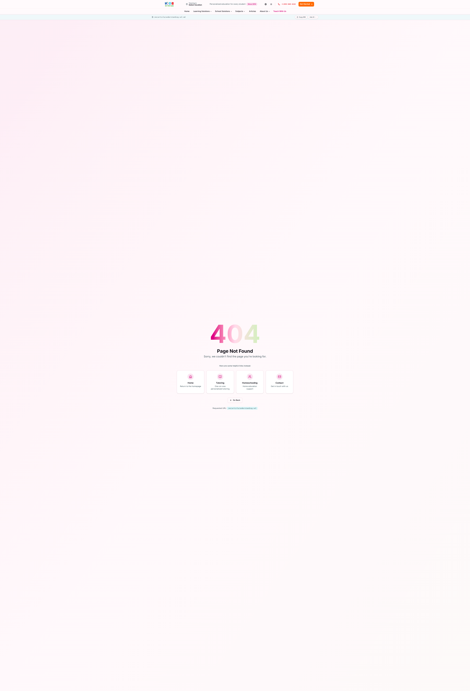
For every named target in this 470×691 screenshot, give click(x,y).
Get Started (305, 4)
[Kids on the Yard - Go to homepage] (169, 4)
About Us (264, 11)
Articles (252, 11)
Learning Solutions (201, 11)
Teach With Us (279, 11)
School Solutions (222, 11)
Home (186, 11)
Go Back (236, 400)
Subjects (239, 11)
